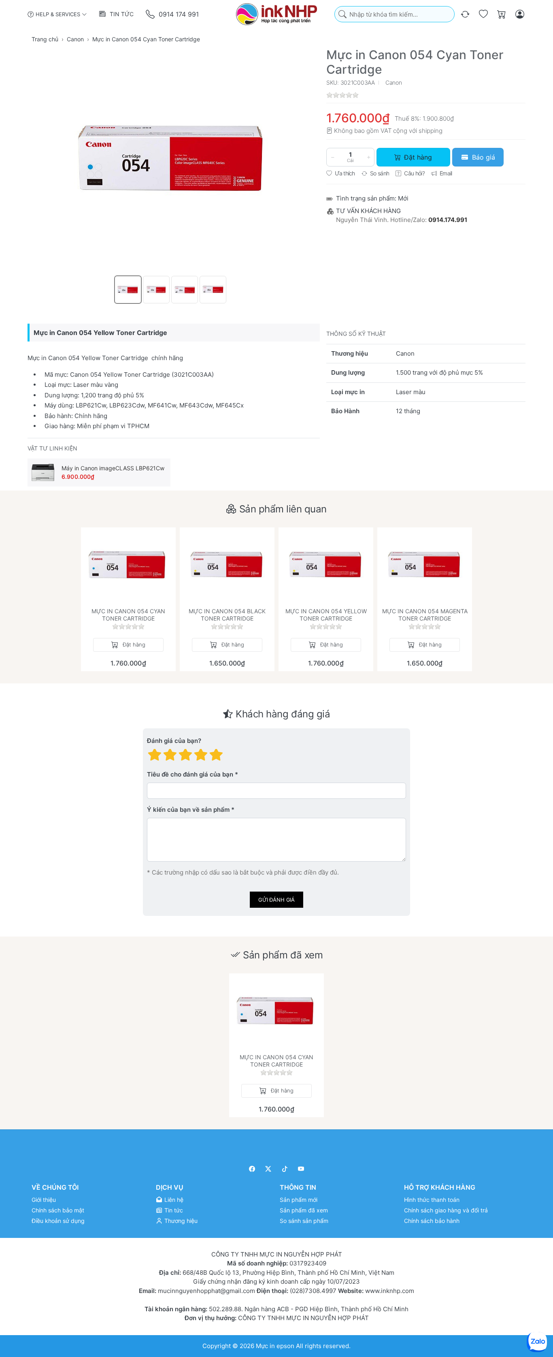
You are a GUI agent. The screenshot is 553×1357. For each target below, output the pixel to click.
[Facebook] (252, 1169)
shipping (430, 130)
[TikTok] (284, 1169)
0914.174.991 (447, 220)
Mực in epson (275, 1346)
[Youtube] (301, 1169)
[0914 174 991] (151, 14)
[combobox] (394, 14)
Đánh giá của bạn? (174, 741)
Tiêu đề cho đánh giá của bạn (190, 775)
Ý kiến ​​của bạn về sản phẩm (188, 810)
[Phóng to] (173, 160)
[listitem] (173, 160)
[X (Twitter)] (268, 1169)
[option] (128, 289)
